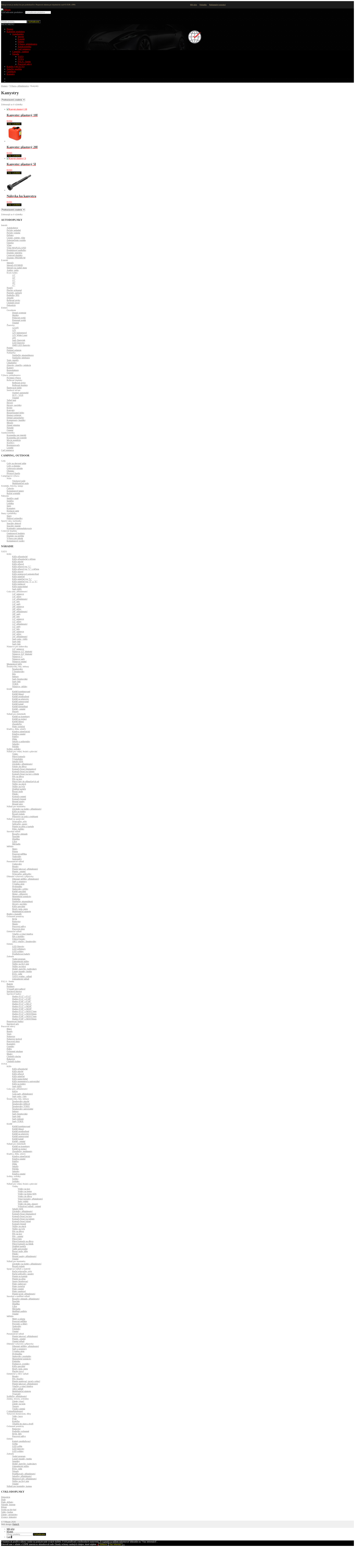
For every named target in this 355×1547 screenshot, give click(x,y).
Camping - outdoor (20, 51)
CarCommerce (24, 49)
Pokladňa (203, 5)
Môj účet (193, 5)
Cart (9, 1537)
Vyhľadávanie (33, 22)
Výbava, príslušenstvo (27, 44)
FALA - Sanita (24, 61)
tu (97, 1544)
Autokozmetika (24, 46)
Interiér (21, 36)
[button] (7, 24)
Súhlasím (103, 1544)
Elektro (21, 41)
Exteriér (21, 39)
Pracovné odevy (25, 64)
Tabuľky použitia (14, 69)
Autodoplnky (18, 34)
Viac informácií (115, 1544)
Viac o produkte (14, 124)
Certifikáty (11, 71)
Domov (10, 29)
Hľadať (10, 1531)
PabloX (15, 1524)
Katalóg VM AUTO (16, 66)
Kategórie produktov (16, 31)
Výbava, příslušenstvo (19, 86)
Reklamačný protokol (217, 5)
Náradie (15, 54)
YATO (21, 56)
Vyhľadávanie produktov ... (13, 12)
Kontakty (11, 74)
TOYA (21, 59)
